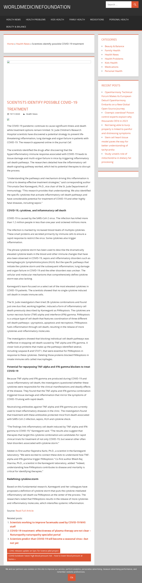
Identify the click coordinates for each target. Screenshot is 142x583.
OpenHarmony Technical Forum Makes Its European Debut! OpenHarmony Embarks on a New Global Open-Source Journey (117, 100)
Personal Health (119, 19)
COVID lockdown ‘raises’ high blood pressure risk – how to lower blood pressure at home (45, 557)
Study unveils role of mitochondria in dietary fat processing (116, 158)
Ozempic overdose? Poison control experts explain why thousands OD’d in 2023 (118, 116)
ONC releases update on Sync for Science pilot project (34, 551)
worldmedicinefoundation (37, 7)
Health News (13, 19)
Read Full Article (25, 510)
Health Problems (35, 19)
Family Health (77, 19)
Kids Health (57, 19)
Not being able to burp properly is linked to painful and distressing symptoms (117, 129)
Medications (97, 19)
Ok (71, 577)
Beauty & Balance (16, 26)
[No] (138, 574)
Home (10, 43)
